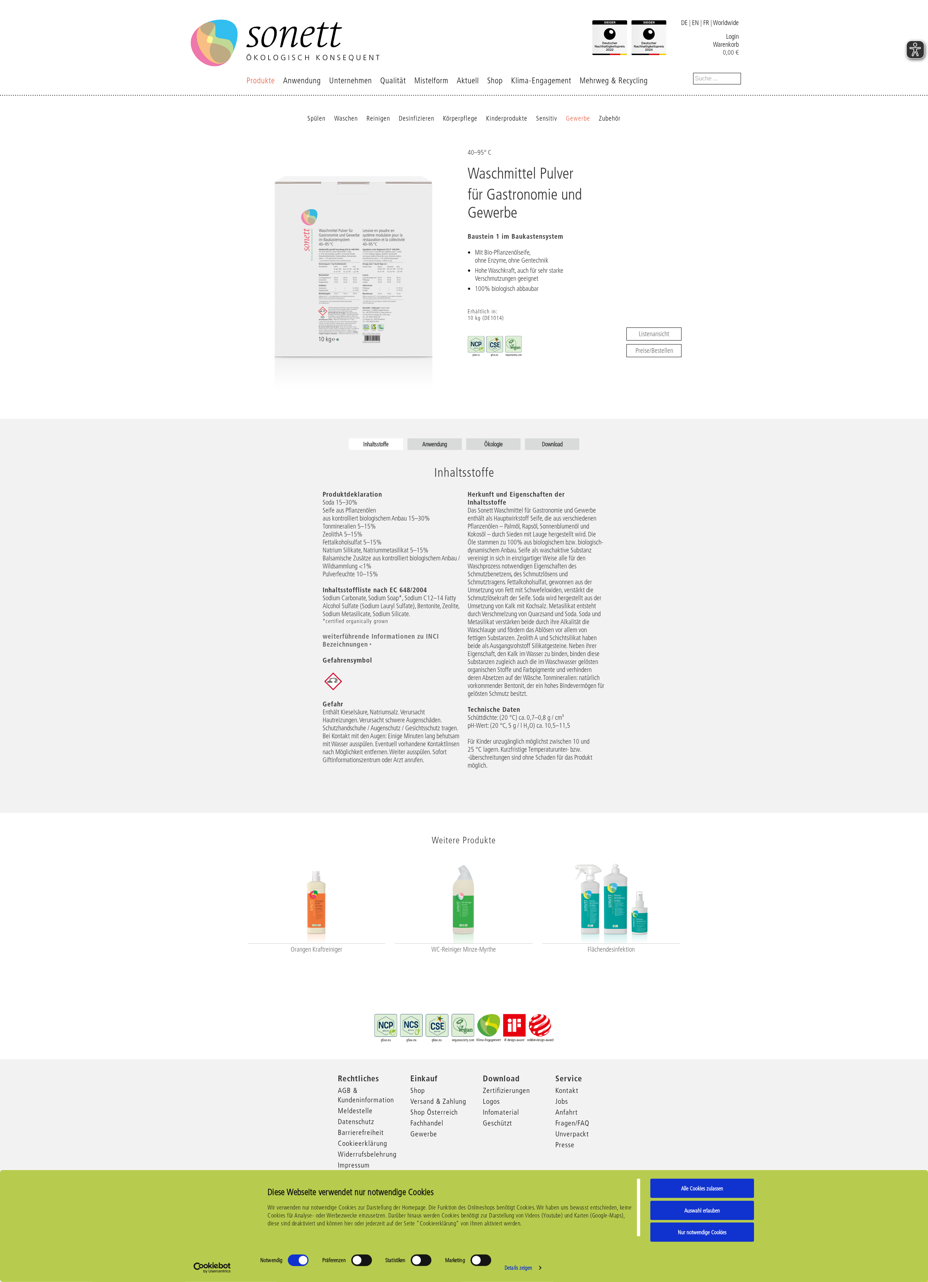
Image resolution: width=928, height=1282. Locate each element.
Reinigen (378, 118)
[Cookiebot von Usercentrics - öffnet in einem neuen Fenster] (212, 1267)
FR (706, 23)
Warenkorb (726, 45)
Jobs (561, 1101)
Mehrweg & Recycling (614, 80)
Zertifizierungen (506, 1090)
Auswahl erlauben (702, 1210)
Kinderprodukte (506, 118)
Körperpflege (460, 118)
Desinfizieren (416, 118)
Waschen (346, 118)
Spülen (316, 118)
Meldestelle (355, 1110)
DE (684, 23)
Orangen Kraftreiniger (316, 949)
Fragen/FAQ (572, 1123)
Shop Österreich (434, 1112)
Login (732, 37)
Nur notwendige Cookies (702, 1232)
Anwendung (302, 80)
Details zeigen (518, 1267)
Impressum (354, 1165)
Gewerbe (578, 118)
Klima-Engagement (541, 80)
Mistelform (431, 80)
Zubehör (610, 118)
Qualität (393, 80)
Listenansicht (654, 334)
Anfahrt (566, 1112)
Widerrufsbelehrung (367, 1154)
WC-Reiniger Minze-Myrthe (463, 949)
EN (695, 23)
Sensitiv (546, 118)
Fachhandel (426, 1123)
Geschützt (497, 1123)
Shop (495, 80)
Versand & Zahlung (438, 1101)
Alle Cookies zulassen (702, 1188)
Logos (491, 1101)
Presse (565, 1144)
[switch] (361, 1260)
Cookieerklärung (362, 1143)
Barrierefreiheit (361, 1132)
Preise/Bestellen (654, 351)
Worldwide (726, 23)
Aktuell (468, 80)
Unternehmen (350, 80)
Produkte (260, 80)
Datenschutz (356, 1121)
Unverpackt (572, 1133)
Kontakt (567, 1090)
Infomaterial (501, 1112)
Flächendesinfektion (611, 949)
